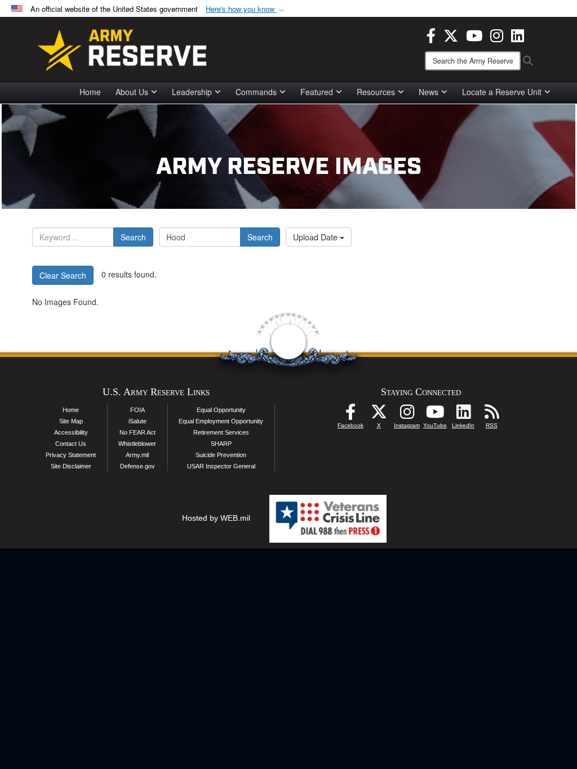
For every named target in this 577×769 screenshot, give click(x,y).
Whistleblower (137, 443)
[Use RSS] (491, 414)
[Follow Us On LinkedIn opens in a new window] (463, 414)
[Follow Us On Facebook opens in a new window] (350, 414)
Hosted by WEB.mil (216, 517)
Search (133, 237)
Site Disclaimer (71, 466)
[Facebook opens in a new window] (431, 34)
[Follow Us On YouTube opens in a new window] (435, 414)
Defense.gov (137, 466)
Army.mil (137, 454)
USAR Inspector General (221, 466)
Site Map (71, 421)
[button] (246, 9)
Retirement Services (221, 432)
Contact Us (70, 443)
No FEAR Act (137, 432)
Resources (376, 91)
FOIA (137, 409)
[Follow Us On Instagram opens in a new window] (407, 414)
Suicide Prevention (221, 454)
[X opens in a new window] (450, 34)
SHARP (221, 443)
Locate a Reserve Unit (502, 91)
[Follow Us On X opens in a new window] (379, 414)
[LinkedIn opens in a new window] (517, 34)
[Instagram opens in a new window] (496, 34)
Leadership (192, 91)
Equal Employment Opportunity (221, 421)
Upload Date (316, 237)
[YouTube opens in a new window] (474, 34)
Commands (256, 91)
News (428, 91)
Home (90, 91)
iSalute (137, 421)
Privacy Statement (71, 454)
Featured (316, 91)
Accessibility (71, 432)
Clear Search (62, 275)
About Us (132, 91)
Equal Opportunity (221, 409)
